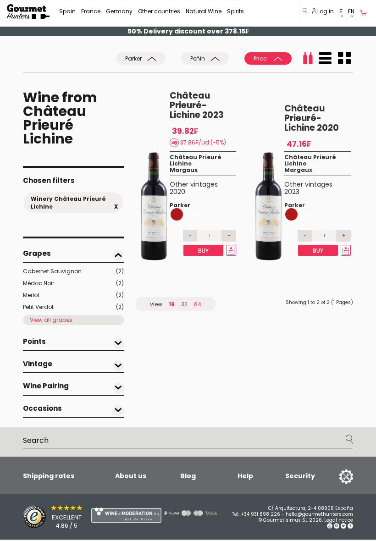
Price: (261, 58)
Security (300, 475)
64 (197, 304)
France (90, 11)
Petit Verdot (73, 307)
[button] (341, 13)
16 (172, 304)
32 (184, 304)
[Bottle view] (307, 58)
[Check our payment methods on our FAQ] (183, 513)
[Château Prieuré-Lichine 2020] (269, 205)
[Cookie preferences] (334, 475)
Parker (134, 58)
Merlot (73, 295)
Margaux (184, 170)
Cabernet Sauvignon (73, 271)
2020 (177, 191)
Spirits (235, 11)
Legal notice (338, 520)
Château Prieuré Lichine (195, 160)
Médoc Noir (73, 283)
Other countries (159, 11)
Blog (188, 475)
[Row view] (325, 58)
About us (130, 475)
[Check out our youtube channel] (329, 527)
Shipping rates (48, 475)
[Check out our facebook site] (350, 527)
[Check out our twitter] (343, 527)
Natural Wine (203, 11)
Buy (203, 250)
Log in (325, 11)
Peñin (198, 58)
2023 (291, 191)
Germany (119, 11)
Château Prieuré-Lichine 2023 (197, 105)
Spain (67, 11)
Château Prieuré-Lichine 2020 (311, 118)
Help (245, 475)
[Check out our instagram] (336, 527)
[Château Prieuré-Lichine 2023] (155, 205)
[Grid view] (344, 58)
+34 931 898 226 (260, 514)
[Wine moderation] (108, 515)
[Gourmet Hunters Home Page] (28, 11)
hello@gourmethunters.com (319, 514)
